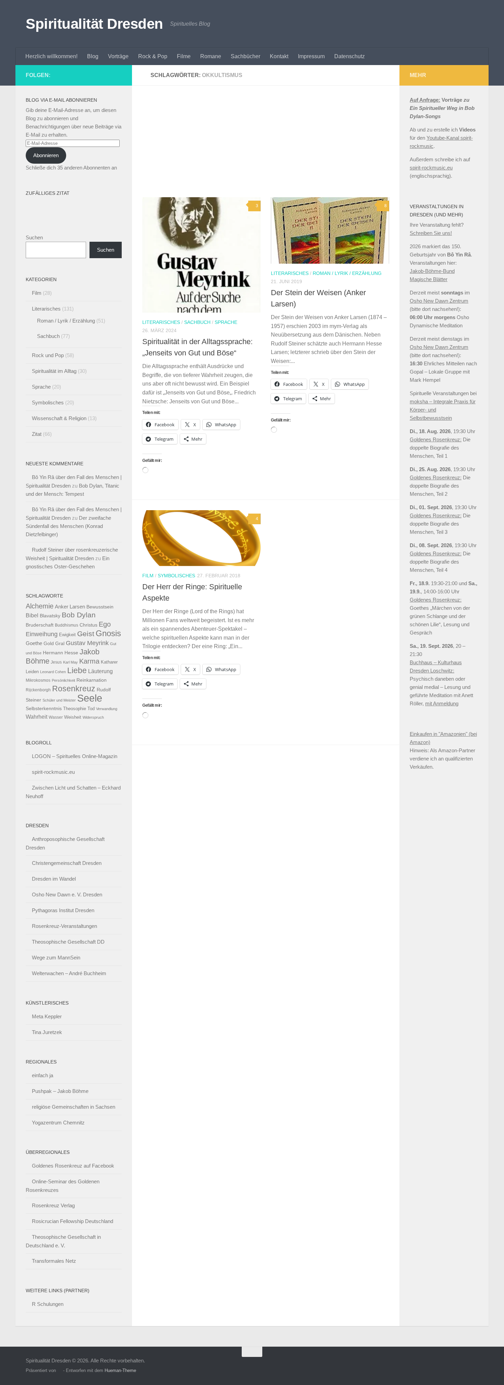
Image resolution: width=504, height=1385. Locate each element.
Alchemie (39, 606)
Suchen (34, 237)
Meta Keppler (47, 1016)
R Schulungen (47, 1304)
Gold (49, 643)
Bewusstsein (99, 606)
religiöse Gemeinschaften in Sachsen (73, 1107)
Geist (85, 634)
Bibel (32, 615)
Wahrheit (36, 717)
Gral (59, 643)
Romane (210, 56)
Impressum (311, 56)
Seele (89, 698)
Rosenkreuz (73, 688)
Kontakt (279, 56)
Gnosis (108, 633)
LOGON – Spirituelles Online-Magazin (74, 756)
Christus (88, 625)
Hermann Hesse (60, 652)
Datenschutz (349, 56)
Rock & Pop (152, 56)
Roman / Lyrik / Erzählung (347, 273)
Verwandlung (106, 709)
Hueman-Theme (120, 1370)
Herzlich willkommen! (51, 56)
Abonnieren (46, 155)
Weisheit (72, 717)
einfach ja (42, 1075)
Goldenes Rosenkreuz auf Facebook (73, 1166)
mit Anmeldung (441, 703)
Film (148, 575)
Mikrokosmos (38, 680)
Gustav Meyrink (87, 643)
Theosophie (74, 708)
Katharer (109, 662)
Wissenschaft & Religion (59, 418)
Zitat (36, 434)
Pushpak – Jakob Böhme (60, 1091)
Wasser (56, 717)
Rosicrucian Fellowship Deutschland (72, 1221)
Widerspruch (93, 717)
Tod (91, 708)
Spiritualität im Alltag (54, 371)
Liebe (77, 670)
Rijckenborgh (38, 690)
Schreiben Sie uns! (431, 233)
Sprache (226, 322)
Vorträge (118, 56)
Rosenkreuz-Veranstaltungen (64, 926)
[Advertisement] (270, 146)
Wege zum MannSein (56, 957)
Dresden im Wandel (54, 879)
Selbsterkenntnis (44, 708)
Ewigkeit (67, 634)
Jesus (56, 662)
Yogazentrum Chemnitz (58, 1122)
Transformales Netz (54, 1261)
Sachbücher (245, 56)
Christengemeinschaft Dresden (66, 863)
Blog (92, 56)
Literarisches (161, 322)
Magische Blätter (428, 279)
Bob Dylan (79, 615)
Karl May (70, 662)
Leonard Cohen (53, 672)
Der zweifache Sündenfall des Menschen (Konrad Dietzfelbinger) (68, 526)
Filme (184, 56)
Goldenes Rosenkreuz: (435, 439)
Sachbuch (197, 322)
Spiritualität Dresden (94, 24)
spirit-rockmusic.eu (53, 772)
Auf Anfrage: (425, 100)
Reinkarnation (91, 680)
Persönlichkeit (63, 680)
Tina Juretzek (47, 1032)
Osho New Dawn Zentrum (439, 301)
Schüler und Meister (59, 700)
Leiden (32, 671)
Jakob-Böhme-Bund (432, 271)
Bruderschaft (39, 625)
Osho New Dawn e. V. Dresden (67, 894)
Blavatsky (50, 615)
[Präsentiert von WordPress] (59, 1370)
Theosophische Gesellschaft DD (68, 942)
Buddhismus (66, 625)
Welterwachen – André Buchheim (69, 973)
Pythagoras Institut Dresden (63, 910)
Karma (89, 661)
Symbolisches (176, 575)
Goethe (34, 643)
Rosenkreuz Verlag (53, 1205)
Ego (105, 624)
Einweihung (42, 634)
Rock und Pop (48, 355)
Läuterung (100, 671)
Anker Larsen (70, 606)
